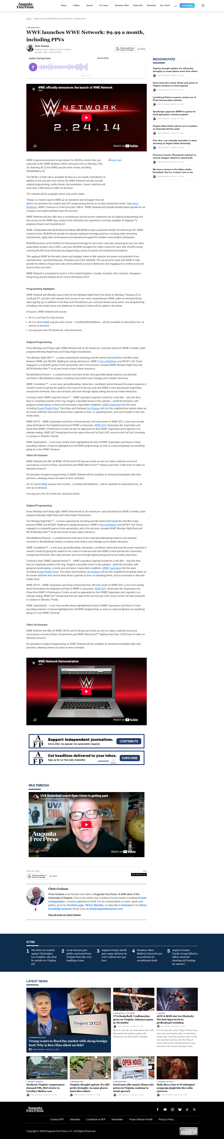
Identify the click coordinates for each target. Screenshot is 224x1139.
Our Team (165, 5)
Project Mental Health (141, 1119)
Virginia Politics (38, 1037)
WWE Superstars (112, 404)
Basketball (120, 1013)
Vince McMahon (108, 361)
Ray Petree (165, 1026)
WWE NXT (101, 425)
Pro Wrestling (139, 874)
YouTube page (75, 905)
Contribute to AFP (95, 1119)
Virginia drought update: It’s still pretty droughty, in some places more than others (89, 1088)
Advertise (151, 5)
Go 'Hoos (130, 1013)
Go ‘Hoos (103, 5)
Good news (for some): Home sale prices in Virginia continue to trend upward (133, 1088)
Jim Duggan (93, 408)
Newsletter (117, 1119)
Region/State (34, 27)
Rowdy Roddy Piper (48, 408)
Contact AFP (57, 1119)
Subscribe (138, 5)
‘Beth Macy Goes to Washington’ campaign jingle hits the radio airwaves (176, 1088)
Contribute (187, 5)
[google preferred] (125, 49)
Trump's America (35, 1082)
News (63, 5)
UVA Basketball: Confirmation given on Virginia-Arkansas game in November (133, 1019)
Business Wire (122, 5)
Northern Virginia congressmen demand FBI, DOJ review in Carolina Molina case (45, 1088)
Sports (89, 5)
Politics (76, 5)
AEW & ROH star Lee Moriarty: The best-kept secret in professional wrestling (175, 1019)
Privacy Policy (166, 1119)
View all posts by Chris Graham (64, 915)
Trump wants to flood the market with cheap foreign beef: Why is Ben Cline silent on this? (68, 1043)
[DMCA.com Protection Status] (188, 1131)
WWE (46, 322)
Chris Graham (58, 889)
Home (28, 19)
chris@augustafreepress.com (106, 909)
